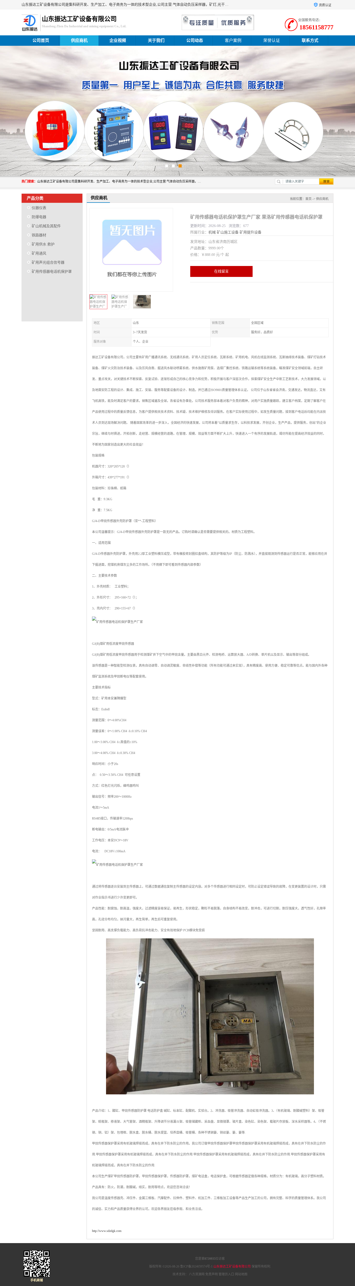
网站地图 (241, 1274)
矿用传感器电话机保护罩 (52, 272)
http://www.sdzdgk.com (106, 1231)
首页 (308, 199)
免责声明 (211, 1274)
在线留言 (221, 271)
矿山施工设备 (228, 232)
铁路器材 (39, 235)
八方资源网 (197, 1274)
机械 (212, 232)
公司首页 (40, 40)
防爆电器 (39, 217)
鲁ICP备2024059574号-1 (196, 1266)
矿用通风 (39, 253)
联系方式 (310, 40)
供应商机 (79, 40)
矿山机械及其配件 (46, 226)
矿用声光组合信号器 (48, 262)
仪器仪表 (39, 208)
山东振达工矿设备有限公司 (232, 1266)
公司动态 (194, 40)
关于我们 (156, 40)
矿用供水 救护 (43, 244)
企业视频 (117, 40)
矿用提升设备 (250, 232)
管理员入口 (226, 1274)
